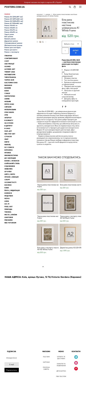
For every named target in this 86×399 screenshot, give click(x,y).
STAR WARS (9, 112)
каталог (40, 14)
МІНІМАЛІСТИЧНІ (11, 155)
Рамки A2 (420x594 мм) (13, 21)
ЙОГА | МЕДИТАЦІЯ (12, 190)
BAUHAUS (8, 85)
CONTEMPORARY (11, 58)
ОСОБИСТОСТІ (10, 182)
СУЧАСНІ (8, 136)
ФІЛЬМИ (7, 101)
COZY (6, 61)
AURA (6, 201)
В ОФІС (7, 128)
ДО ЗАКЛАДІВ (10, 158)
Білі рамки (8, 36)
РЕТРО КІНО (9, 104)
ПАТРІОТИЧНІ (9, 96)
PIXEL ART (8, 206)
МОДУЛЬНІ (8, 195)
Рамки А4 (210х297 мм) (13, 17)
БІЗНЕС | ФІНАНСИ (11, 160)
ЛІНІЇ (6, 139)
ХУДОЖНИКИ (9, 166)
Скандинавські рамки (13, 43)
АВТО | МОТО (9, 174)
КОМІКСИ (8, 193)
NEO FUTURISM (10, 222)
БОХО (6, 90)
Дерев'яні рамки (11, 41)
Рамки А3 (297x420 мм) (13, 19)
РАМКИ (7, 14)
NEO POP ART (9, 133)
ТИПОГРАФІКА (10, 77)
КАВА (6, 187)
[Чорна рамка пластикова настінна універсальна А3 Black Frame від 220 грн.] (48, 172)
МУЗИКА (7, 152)
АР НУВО (8, 171)
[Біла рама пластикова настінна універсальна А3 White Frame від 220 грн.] (70, 172)
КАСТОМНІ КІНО (11, 82)
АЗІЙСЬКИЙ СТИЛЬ (12, 163)
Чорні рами (9, 34)
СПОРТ (7, 179)
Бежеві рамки (10, 39)
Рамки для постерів (12, 47)
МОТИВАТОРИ (9, 74)
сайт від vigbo (9, 393)
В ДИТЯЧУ (8, 125)
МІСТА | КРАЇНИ (10, 214)
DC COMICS (9, 147)
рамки (48, 14)
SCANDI (7, 66)
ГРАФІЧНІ (8, 55)
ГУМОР (7, 93)
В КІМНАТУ (8, 120)
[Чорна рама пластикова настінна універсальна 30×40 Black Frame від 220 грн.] (48, 203)
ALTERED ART (9, 69)
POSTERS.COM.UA (14, 7)
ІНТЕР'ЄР (8, 117)
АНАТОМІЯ (8, 217)
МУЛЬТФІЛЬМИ (10, 109)
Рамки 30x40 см (10, 25)
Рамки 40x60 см (10, 28)
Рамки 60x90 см (10, 32)
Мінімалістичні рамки (13, 45)
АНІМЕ (7, 98)
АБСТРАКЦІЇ (9, 63)
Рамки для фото (10, 50)
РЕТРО (7, 198)
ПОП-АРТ (8, 131)
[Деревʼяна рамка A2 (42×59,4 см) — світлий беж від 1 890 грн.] (70, 235)
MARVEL (7, 144)
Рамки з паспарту (11, 52)
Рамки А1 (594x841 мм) (13, 23)
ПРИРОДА (8, 209)
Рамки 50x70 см (10, 30)
